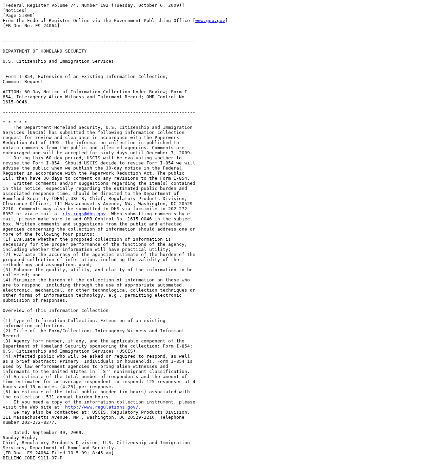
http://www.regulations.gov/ (101, 407)
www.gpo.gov (210, 20)
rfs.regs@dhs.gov (84, 213)
